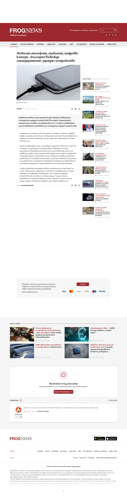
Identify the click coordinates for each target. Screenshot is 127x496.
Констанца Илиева (27, 185)
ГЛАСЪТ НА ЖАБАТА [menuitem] (26, 44)
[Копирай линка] (72, 109)
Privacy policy (76, 466)
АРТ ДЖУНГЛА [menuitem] (81, 44)
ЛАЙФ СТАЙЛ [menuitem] (111, 44)
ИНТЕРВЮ (55, 451)
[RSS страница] (116, 35)
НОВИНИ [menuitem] (14, 44)
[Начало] (106, 35)
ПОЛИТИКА (72, 451)
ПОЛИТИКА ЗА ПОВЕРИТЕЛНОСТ (106, 458)
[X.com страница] (112, 35)
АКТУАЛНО (63, 451)
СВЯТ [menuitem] (71, 44)
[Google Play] (99, 438)
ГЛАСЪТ (47, 451)
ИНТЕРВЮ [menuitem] (40, 44)
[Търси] (115, 30)
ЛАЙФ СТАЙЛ (113, 451)
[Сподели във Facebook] (75, 109)
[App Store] (111, 438)
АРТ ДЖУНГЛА (87, 451)
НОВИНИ (19, 109)
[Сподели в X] (79, 109)
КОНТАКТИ (83, 458)
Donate (83, 284)
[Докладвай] (33, 411)
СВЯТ (79, 451)
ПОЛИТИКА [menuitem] (62, 44)
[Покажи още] (63, 491)
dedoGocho (18, 415)
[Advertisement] (63, 11)
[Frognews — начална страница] (21, 438)
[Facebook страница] (109, 35)
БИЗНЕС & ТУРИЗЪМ (100, 451)
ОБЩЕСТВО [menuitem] (51, 44)
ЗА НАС (75, 458)
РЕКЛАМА (91, 458)
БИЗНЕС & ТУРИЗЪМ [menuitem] (97, 44)
